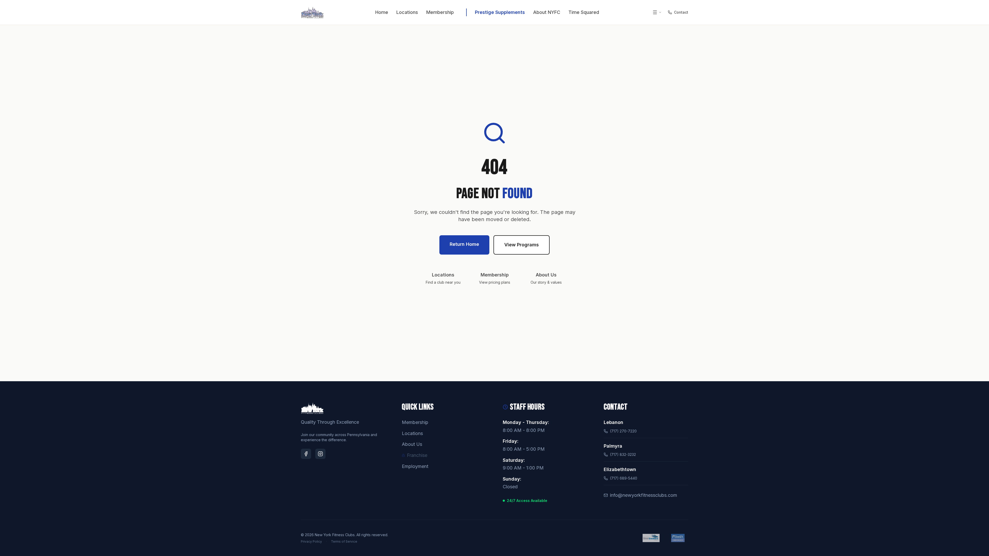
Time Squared (583, 12)
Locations (407, 12)
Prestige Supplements (500, 12)
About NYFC (546, 12)
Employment (415, 466)
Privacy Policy (311, 541)
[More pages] (657, 12)
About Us (412, 444)
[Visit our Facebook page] (306, 454)
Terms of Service (344, 541)
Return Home (464, 244)
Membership (440, 12)
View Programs (521, 244)
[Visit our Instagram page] (320, 454)
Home (381, 12)
